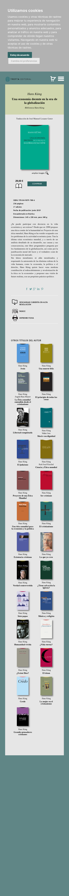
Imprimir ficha (26, 318)
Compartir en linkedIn (38, 289)
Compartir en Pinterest (42, 289)
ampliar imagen (38, 173)
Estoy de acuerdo (19, 55)
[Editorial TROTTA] (18, 80)
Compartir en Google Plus (34, 289)
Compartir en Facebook (27, 289)
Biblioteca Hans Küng (34, 108)
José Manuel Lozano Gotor (41, 119)
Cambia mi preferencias (24, 61)
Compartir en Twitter (31, 289)
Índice (22, 311)
